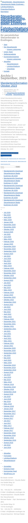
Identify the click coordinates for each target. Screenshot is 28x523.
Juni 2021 (7, 333)
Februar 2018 (9, 406)
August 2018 (8, 394)
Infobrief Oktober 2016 (22, 161)
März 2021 (8, 341)
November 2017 (10, 413)
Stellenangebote (10, 54)
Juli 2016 (7, 445)
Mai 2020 (7, 358)
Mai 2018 (7, 401)
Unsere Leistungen (14, 49)
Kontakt (6, 71)
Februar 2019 (9, 384)
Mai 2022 (7, 312)
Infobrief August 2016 (5, 158)
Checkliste (11, 69)
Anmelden (7, 466)
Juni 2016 (7, 447)
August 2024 (8, 253)
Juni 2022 (7, 309)
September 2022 (10, 302)
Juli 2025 (7, 234)
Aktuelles (7, 61)
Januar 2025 (8, 244)
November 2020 (10, 350)
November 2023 (10, 273)
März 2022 (8, 317)
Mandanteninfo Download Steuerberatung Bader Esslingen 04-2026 (13, 202)
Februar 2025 (9, 241)
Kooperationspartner (11, 57)
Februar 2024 (9, 268)
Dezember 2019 (10, 365)
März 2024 (8, 266)
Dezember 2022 (10, 297)
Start (5, 44)
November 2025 (10, 227)
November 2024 (10, 249)
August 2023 (8, 280)
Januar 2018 (8, 409)
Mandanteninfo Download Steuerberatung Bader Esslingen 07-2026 (13, 180)
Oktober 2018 (9, 389)
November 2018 (10, 387)
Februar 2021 (9, 343)
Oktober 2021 (9, 326)
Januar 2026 (8, 222)
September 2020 (10, 353)
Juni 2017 (7, 423)
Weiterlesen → (6, 155)
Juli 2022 (7, 307)
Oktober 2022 (9, 300)
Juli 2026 (7, 212)
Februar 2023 (9, 292)
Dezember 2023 (10, 270)
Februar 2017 (9, 428)
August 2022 (8, 304)
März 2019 (8, 382)
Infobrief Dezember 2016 (13, 158)
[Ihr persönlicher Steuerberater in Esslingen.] (14, 9)
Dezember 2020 (10, 348)
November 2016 (10, 435)
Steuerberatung (12, 64)
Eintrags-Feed (9, 469)
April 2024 (7, 263)
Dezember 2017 (10, 411)
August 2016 (8, 442)
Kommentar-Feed (10, 471)
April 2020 (7, 360)
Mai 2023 (7, 287)
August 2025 (8, 232)
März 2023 (8, 290)
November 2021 (10, 324)
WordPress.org (9, 473)
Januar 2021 (8, 346)
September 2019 (10, 370)
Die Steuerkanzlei (10, 47)
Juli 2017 (7, 421)
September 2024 (10, 251)
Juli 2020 (7, 355)
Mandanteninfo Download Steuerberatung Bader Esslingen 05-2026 (13, 195)
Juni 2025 (7, 237)
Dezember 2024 (10, 246)
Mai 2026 (7, 215)
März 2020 (8, 362)
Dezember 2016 (10, 433)
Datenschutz (5, 521)
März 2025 (8, 239)
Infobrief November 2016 (12, 161)
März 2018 (8, 404)
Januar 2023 (8, 295)
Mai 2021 (7, 336)
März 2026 (8, 220)
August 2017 (8, 418)
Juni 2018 (7, 399)
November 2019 (10, 367)
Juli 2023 (7, 283)
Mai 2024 (7, 261)
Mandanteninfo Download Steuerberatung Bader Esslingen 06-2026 (13, 188)
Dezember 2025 (10, 224)
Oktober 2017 (9, 416)
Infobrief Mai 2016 (4, 161)
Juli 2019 (7, 375)
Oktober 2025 (9, 229)
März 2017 (8, 426)
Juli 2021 (7, 331)
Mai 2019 (7, 379)
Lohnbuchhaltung (13, 66)
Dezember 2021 (10, 321)
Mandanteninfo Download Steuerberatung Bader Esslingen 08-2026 (13, 173)
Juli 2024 (7, 256)
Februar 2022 (9, 319)
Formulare (7, 456)
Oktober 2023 (9, 275)
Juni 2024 (7, 258)
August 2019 (8, 372)
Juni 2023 (7, 285)
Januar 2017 (8, 430)
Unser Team (8, 52)
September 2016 (10, 440)
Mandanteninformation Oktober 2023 (14, 84)
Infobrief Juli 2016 (22, 158)
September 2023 (10, 278)
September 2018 (10, 392)
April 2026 (7, 217)
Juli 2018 (7, 396)
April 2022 (7, 314)
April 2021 (7, 338)
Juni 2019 (7, 377)
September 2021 (10, 329)
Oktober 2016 (9, 438)
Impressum (5, 519)
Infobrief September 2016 (5, 164)
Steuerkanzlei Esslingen (16, 93)
